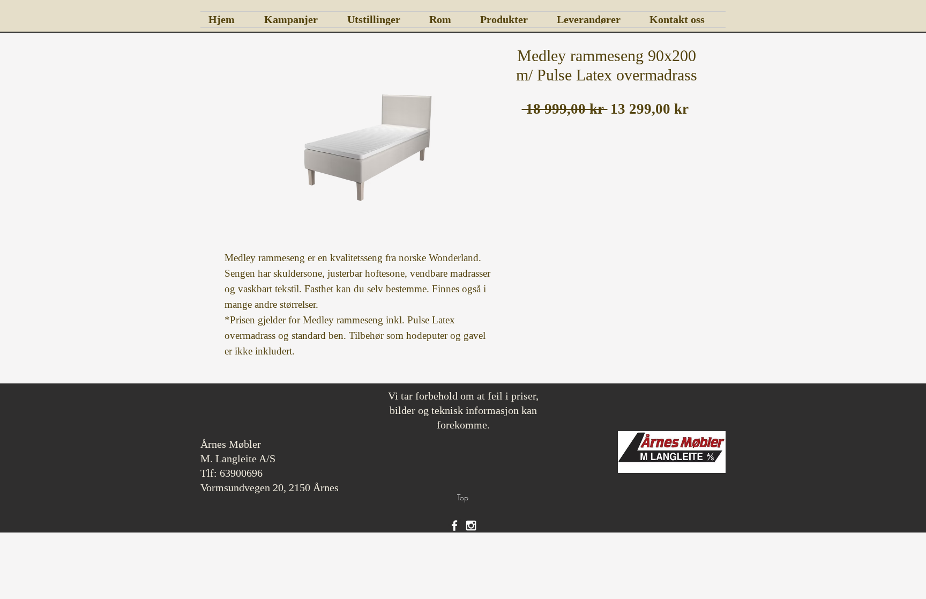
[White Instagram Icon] (471, 526)
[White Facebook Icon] (454, 526)
